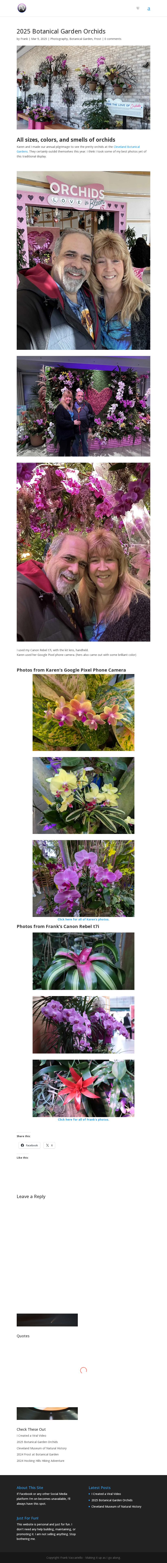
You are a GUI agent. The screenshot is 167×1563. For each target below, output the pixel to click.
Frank (24, 39)
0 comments (112, 39)
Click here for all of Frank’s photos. (83, 1119)
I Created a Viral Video (31, 1435)
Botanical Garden (80, 39)
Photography (59, 39)
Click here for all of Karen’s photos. (83, 919)
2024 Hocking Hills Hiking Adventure (40, 1461)
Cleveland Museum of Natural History (42, 1448)
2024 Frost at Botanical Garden (38, 1454)
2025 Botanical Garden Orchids (37, 1442)
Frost (97, 39)
